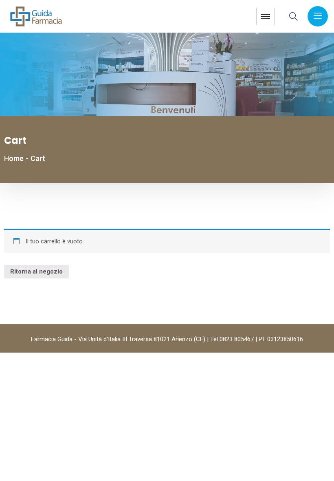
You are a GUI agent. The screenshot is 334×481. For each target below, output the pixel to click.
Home (14, 158)
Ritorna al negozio (36, 271)
